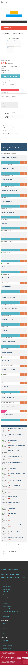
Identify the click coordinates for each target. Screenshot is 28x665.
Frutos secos (6, 628)
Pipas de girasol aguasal (14, 502)
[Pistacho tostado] (4, 480)
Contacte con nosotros (8, 608)
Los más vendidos (7, 426)
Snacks (4, 633)
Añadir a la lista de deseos (8, 84)
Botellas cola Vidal (7, 352)
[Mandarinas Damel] (5, 282)
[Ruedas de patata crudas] (4, 430)
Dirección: (3, 569)
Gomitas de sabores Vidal (8, 369)
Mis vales (5, 594)
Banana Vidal (5, 386)
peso (2, 87)
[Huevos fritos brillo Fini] (6, 164)
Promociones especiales (8, 601)
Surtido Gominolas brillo (14, 518)
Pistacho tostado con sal (14, 480)
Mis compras (5, 584)
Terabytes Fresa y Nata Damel (9, 308)
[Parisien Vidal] (4, 374)
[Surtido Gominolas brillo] (4, 520)
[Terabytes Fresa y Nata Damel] (8, 304)
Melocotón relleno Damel (8, 341)
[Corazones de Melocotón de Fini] (8, 153)
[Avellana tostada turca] (4, 497)
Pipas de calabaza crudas (14, 531)
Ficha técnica (6, 107)
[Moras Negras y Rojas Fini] (7, 175)
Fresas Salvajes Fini (7, 201)
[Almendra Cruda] (4, 492)
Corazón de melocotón (8, 360)
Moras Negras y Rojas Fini (8, 179)
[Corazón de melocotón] (6, 357)
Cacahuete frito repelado (14, 524)
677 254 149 (23, 577)
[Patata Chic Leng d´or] (4, 452)
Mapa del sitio (6, 616)
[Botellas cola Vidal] (5, 348)
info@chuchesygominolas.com (11, 574)
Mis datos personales (7, 591)
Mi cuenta (4, 580)
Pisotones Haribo (6, 266)
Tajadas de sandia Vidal (8, 397)
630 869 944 (15, 577)
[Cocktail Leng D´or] (4, 440)
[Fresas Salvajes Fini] (5, 197)
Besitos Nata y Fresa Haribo (9, 406)
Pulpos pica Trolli (6, 277)
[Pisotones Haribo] (5, 263)
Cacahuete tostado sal (14, 485)
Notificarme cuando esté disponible (8, 96)
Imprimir (4, 82)
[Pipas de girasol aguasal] (4, 503)
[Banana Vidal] (4, 382)
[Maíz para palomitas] (4, 514)
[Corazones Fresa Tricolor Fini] (8, 186)
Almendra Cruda (12, 491)
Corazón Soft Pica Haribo (8, 245)
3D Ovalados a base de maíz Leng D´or (16, 473)
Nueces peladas (12, 468)
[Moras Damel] (4, 326)
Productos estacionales (8, 631)
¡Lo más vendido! (7, 606)
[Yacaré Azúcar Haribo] (6, 315)
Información (24, 658)
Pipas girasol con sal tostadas (15, 537)
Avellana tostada (12, 496)
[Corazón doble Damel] (10, 43)
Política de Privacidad (7, 645)
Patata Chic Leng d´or (13, 450)
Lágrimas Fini (5, 223)
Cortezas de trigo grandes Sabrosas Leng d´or (16, 445)
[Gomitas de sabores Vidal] (7, 365)
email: (10, 574)
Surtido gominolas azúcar (8, 297)
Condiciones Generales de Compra (11, 611)
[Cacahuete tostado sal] (4, 486)
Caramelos (5, 625)
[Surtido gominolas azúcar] (7, 293)
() (15, 16)
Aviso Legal (5, 640)
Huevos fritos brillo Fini (8, 168)
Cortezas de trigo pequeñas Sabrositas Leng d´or (16, 434)
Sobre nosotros (6, 614)
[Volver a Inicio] (1, 33)
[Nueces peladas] (4, 468)
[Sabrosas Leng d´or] (4, 446)
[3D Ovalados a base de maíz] (4, 475)
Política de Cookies (7, 648)
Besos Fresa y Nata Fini (8, 212)
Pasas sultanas (11, 508)
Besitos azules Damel (7, 414)
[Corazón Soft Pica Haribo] (7, 241)
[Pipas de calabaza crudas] (4, 533)
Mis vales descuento (7, 586)
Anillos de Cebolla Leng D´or (15, 462)
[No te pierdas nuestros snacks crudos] (14, 544)
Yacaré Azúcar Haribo (7, 319)
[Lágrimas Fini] (4, 219)
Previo (6, 43)
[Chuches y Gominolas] (14, 5)
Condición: (3, 60)
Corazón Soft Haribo (7, 234)
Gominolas (5, 623)
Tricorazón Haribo (6, 256)
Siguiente (22, 43)
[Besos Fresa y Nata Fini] (6, 208)
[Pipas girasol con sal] (4, 538)
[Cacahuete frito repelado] (4, 526)
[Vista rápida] (25, 162)
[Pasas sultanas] (4, 508)
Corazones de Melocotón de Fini (10, 157)
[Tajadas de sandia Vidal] (6, 393)
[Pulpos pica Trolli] (5, 274)
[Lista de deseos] (21, 162)
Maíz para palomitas (13, 513)
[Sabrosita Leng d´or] (4, 435)
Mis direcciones (6, 589)
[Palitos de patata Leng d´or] (4, 457)
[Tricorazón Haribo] (5, 252)
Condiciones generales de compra (10, 643)
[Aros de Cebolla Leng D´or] (4, 463)
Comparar (23, 162)
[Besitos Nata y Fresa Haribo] (7, 402)
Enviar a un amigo (6, 80)
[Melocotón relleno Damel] (7, 337)
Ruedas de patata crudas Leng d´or (16, 428)
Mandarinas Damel (6, 286)
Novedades (5, 603)
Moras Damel (5, 330)
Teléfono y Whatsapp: (13, 577)
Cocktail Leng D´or (13, 440)
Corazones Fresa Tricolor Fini (9, 190)
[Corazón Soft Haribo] (6, 230)
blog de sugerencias (14, 133)
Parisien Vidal (5, 378)
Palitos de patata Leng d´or (15, 456)
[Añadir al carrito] (10, 162)
